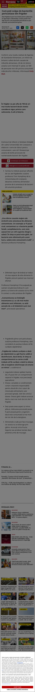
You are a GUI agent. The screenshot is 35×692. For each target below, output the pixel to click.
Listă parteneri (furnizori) (6, 683)
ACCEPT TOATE (17, 687)
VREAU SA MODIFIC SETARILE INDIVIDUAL (17, 689)
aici (2, 669)
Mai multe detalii (20, 662)
